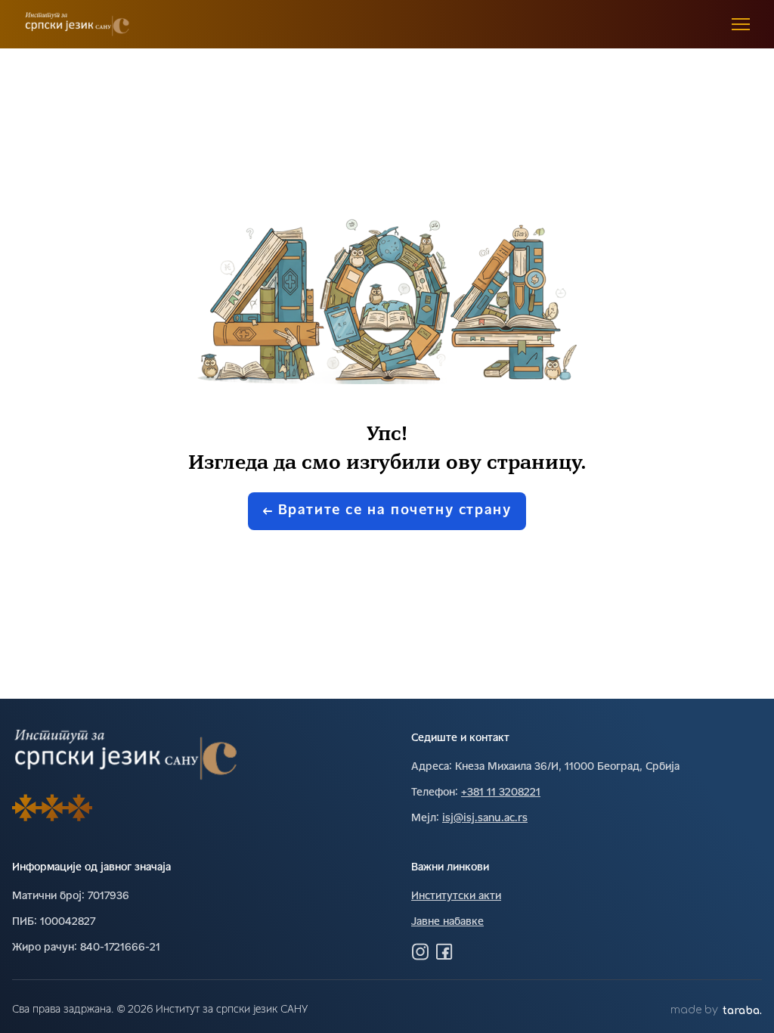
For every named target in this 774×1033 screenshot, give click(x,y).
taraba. (742, 1010)
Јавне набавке (447, 922)
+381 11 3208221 (500, 793)
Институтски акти (456, 896)
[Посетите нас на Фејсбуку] (444, 951)
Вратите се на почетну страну (395, 510)
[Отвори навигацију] (741, 24)
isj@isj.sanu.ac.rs (485, 819)
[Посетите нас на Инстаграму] (420, 951)
